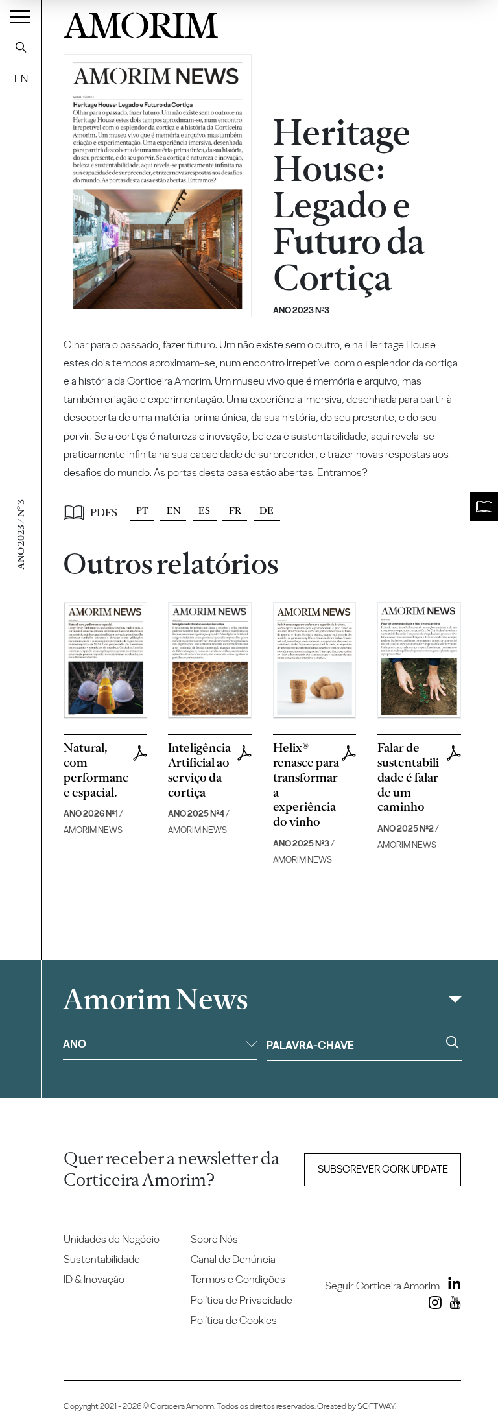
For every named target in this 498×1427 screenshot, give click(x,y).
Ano (74, 1043)
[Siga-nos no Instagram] (432, 1305)
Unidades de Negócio (112, 1238)
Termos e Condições (238, 1279)
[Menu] (20, 16)
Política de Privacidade (241, 1299)
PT (142, 510)
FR (235, 510)
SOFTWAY (376, 1406)
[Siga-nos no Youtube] (452, 1305)
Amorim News (155, 999)
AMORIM (141, 22)
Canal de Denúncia (233, 1259)
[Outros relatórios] (484, 507)
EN (21, 78)
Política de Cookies (234, 1319)
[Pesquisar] (21, 46)
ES (204, 510)
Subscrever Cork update (383, 1169)
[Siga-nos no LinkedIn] (451, 1285)
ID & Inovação (94, 1279)
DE (266, 510)
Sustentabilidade (102, 1259)
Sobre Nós (214, 1238)
